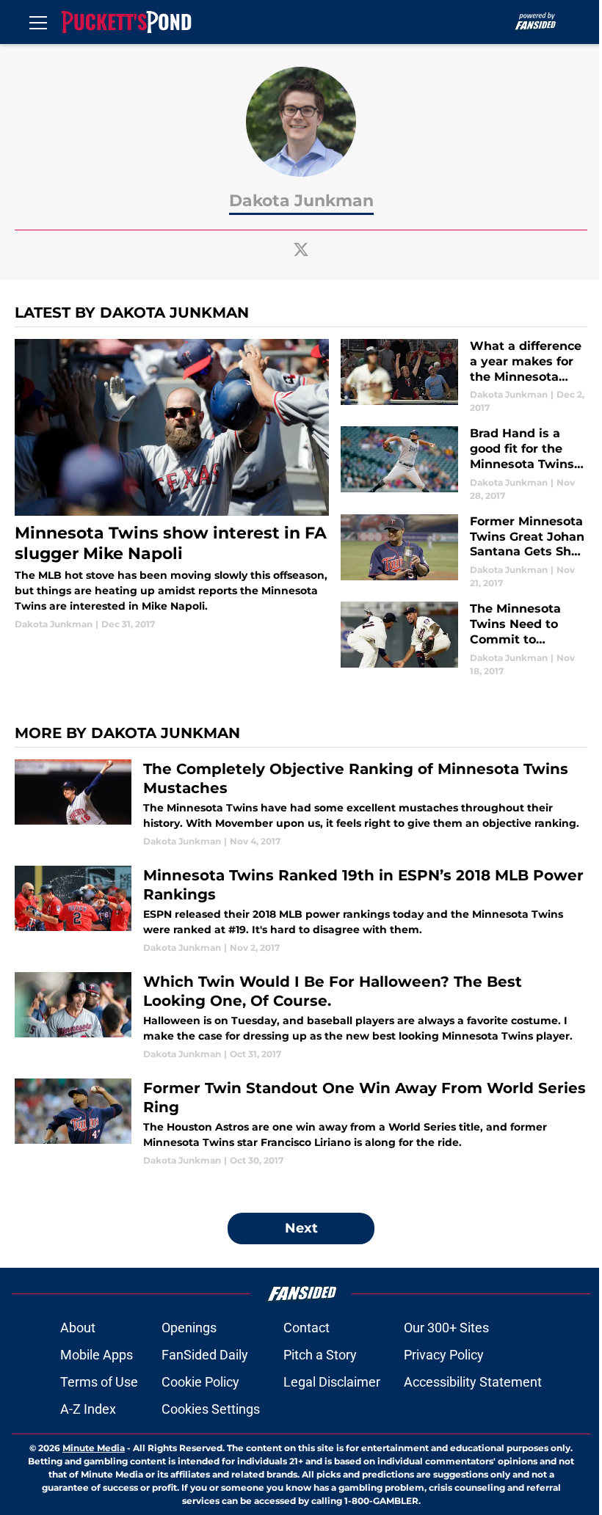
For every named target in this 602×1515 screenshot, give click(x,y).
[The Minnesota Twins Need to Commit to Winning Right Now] (464, 639)
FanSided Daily (205, 1354)
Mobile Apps (96, 1354)
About (77, 1327)
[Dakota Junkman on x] (301, 249)
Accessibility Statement (473, 1382)
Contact (306, 1327)
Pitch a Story (320, 1354)
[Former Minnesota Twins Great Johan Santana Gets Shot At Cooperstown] (464, 552)
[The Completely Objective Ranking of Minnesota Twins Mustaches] (301, 803)
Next (301, 1228)
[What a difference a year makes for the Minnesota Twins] (464, 377)
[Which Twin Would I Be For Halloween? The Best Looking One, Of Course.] (301, 1016)
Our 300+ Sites (446, 1327)
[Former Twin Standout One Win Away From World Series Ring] (301, 1122)
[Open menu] (38, 22)
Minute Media (93, 1447)
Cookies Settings (211, 1409)
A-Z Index (88, 1409)
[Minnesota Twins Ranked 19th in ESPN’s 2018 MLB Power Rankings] (301, 910)
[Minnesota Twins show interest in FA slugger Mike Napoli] (172, 485)
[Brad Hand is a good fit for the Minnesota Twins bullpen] (464, 464)
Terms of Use (99, 1382)
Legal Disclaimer (331, 1382)
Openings (189, 1327)
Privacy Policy (444, 1354)
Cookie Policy (200, 1382)
